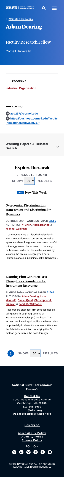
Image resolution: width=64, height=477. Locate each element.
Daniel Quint (25, 300)
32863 (50, 292)
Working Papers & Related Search (27, 146)
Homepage (32, 425)
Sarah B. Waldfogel (30, 304)
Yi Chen (26, 224)
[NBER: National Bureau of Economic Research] (21, 8)
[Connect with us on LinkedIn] (21, 452)
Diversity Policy (32, 436)
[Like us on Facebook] (43, 452)
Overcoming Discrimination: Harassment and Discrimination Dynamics (28, 209)
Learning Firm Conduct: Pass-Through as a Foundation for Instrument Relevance (27, 281)
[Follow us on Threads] (35, 452)
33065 (52, 220)
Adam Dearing (41, 224)
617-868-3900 (32, 406)
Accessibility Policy (32, 433)
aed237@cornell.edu (24, 113)
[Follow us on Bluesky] (28, 452)
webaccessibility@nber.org (32, 413)
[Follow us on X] (14, 452)
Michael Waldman (16, 228)
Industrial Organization (21, 88)
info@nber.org (32, 410)
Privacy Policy (32, 440)
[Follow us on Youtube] (50, 452)
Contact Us (32, 396)
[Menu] (54, 8)
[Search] (44, 8)
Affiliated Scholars (21, 19)
